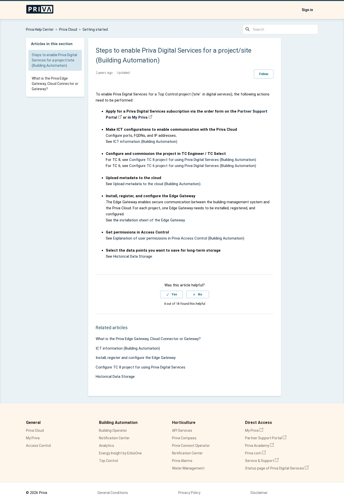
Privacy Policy (189, 493)
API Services (182, 430)
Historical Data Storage (132, 256)
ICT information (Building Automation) (145, 141)
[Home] (40, 12)
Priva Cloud (68, 29)
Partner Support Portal (266, 438)
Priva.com (255, 453)
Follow (263, 74)
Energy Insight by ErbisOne (120, 453)
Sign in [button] (307, 10)
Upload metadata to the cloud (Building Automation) (156, 184)
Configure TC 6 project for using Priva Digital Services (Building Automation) (192, 165)
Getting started (95, 29)
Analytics (106, 446)
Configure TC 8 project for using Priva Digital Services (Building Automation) (192, 159)
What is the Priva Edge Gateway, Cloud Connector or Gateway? (55, 83)
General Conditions (112, 493)
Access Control (38, 446)
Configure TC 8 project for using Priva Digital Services (140, 367)
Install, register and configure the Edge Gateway (136, 357)
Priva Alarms (182, 461)
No (200, 294)
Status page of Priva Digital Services (277, 468)
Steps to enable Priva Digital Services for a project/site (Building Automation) (54, 60)
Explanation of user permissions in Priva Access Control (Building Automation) (178, 238)
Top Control (108, 461)
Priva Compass (184, 438)
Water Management (188, 468)
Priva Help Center (40, 29)
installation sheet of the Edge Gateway (152, 220)
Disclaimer (259, 493)
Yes (174, 294)
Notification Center (114, 438)
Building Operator (113, 430)
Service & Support (262, 461)
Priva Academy (259, 446)
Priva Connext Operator (191, 446)
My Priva (140, 117)
